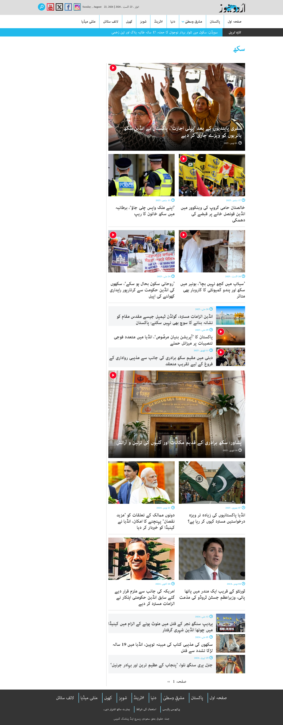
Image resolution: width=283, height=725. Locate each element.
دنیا (173, 21)
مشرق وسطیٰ (193, 21)
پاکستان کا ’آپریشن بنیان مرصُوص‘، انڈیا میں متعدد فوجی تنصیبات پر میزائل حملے (163, 340)
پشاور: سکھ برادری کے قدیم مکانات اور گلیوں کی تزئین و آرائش (179, 443)
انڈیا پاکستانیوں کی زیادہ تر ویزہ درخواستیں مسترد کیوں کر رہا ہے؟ (216, 518)
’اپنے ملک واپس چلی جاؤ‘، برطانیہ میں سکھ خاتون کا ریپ (145, 210)
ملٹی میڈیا (88, 21)
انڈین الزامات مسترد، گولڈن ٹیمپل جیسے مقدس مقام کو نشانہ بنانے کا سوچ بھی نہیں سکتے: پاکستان (165, 319)
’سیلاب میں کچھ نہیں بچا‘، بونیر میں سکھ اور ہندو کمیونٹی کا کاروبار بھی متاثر (212, 290)
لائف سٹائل (110, 21)
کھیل (129, 21)
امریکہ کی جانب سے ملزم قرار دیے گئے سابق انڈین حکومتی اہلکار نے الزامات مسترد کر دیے (145, 597)
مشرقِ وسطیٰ (173, 698)
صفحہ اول (234, 21)
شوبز (143, 21)
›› (168, 681)
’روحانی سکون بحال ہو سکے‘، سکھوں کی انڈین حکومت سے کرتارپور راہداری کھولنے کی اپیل (142, 290)
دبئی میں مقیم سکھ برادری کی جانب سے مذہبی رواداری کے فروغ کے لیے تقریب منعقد (161, 361)
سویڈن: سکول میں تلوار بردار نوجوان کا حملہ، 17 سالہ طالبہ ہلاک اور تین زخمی (164, 32)
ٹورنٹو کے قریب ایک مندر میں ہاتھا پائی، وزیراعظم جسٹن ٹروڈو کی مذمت (212, 594)
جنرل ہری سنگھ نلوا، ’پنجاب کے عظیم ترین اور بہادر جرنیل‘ (161, 665)
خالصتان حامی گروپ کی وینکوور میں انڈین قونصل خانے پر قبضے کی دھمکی (213, 213)
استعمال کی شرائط (146, 709)
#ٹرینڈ (158, 21)
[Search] (41, 7)
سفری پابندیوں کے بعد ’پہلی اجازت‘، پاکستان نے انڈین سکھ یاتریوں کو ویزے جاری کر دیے (183, 132)
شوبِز (123, 698)
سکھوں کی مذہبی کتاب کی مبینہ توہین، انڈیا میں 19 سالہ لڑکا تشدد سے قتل (162, 647)
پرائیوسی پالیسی (171, 709)
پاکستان (215, 21)
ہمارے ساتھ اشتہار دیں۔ (116, 709)
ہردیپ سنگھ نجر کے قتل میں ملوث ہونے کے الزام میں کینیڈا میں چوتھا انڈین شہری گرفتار (160, 627)
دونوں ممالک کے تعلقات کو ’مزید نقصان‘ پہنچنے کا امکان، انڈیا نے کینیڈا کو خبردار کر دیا (145, 521)
